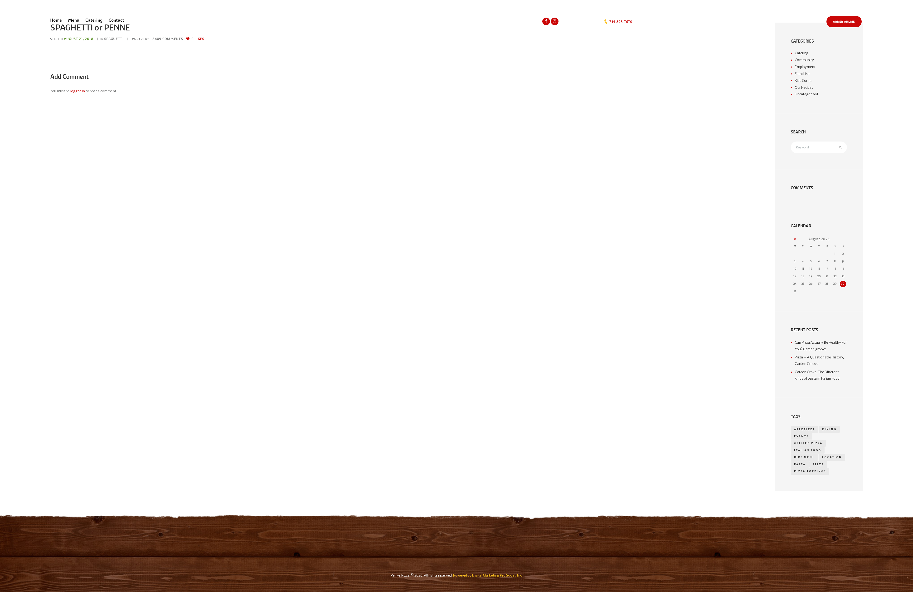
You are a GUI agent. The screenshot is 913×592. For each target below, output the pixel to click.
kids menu (804, 457)
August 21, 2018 (78, 39)
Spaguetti (113, 39)
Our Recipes (804, 87)
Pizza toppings (810, 471)
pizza (818, 464)
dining (829, 429)
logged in (77, 91)
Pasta (800, 464)
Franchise (802, 74)
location (832, 457)
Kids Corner (804, 80)
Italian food (807, 450)
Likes (197, 38)
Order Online (844, 21)
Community (804, 60)
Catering (801, 53)
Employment (805, 67)
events (801, 436)
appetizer (804, 429)
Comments (167, 38)
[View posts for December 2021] (794, 239)
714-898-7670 (620, 22)
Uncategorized (806, 94)
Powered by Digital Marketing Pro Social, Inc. (488, 575)
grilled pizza (808, 443)
